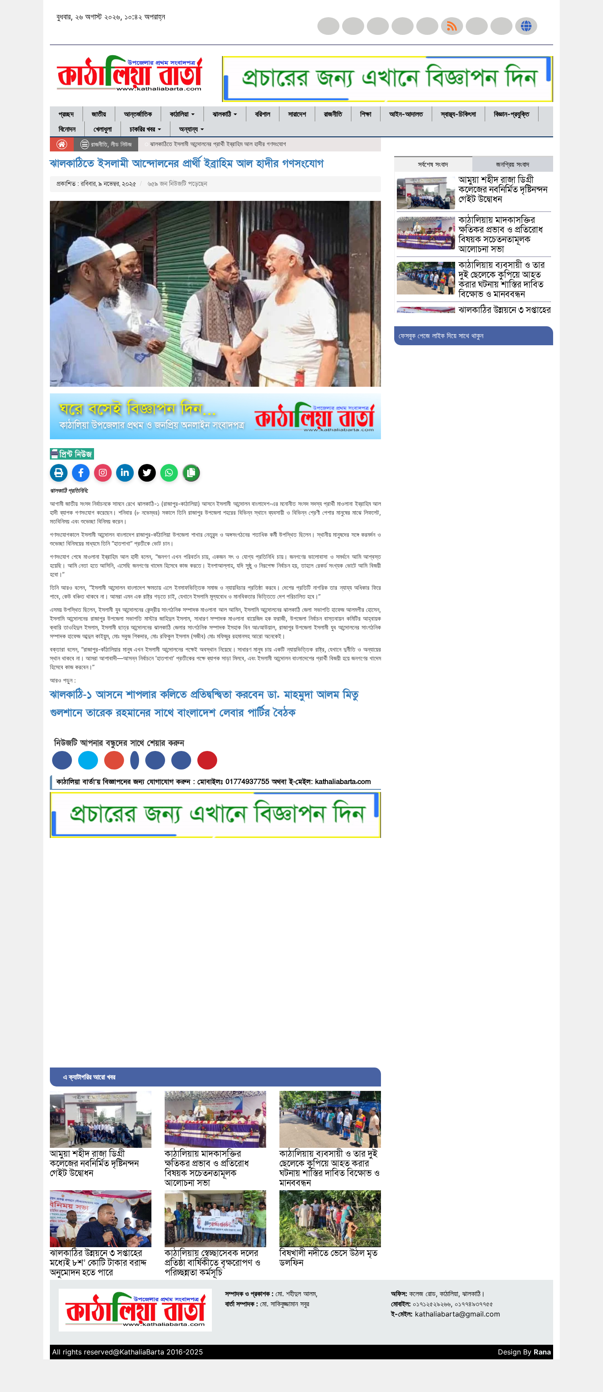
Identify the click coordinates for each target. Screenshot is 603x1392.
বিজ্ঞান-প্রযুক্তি (511, 113)
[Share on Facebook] (62, 760)
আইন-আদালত (406, 113)
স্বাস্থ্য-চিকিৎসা (458, 113)
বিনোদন (67, 128)
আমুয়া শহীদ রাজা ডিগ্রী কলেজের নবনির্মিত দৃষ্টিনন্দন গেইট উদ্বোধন (94, 1163)
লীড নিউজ (121, 144)
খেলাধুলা (103, 128)
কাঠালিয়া (180, 113)
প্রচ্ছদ (66, 113)
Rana (542, 1351)
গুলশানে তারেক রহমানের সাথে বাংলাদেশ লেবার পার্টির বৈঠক (172, 713)
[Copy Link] (191, 473)
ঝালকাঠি (223, 113)
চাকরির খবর (143, 128)
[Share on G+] (114, 760)
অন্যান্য (189, 128)
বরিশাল (262, 113)
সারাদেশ (297, 113)
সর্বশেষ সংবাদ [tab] (433, 164)
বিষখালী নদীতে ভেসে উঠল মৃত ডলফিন (328, 1258)
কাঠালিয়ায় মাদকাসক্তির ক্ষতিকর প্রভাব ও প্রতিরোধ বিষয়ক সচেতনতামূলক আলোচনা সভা (207, 1168)
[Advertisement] (215, 950)
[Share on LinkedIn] (134, 760)
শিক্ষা (365, 113)
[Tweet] (88, 760)
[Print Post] (59, 473)
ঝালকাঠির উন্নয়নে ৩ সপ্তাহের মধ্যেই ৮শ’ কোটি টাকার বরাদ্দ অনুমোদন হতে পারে (98, 1263)
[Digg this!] (181, 760)
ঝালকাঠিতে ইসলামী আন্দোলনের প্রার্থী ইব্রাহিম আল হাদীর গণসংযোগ (187, 163)
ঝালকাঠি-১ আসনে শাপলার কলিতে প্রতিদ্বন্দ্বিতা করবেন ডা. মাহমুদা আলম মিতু (204, 695)
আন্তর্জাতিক (138, 113)
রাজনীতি (333, 113)
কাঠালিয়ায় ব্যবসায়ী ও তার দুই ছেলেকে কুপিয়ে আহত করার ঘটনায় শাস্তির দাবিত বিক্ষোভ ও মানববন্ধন (329, 1168)
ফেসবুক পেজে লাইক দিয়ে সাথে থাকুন (441, 335)
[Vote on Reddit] (155, 760)
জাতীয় (99, 113)
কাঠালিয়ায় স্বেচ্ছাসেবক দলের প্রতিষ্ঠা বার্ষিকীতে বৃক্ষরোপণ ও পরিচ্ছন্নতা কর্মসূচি (212, 1263)
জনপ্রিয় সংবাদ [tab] (512, 164)
